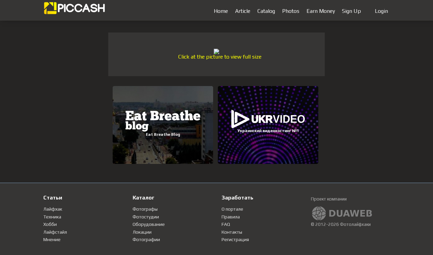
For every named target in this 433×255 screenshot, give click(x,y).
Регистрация (235, 239)
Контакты (232, 232)
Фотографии (146, 239)
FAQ (226, 224)
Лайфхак (52, 209)
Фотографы (145, 209)
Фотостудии (146, 216)
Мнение (52, 239)
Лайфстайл (55, 232)
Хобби (50, 224)
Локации (142, 232)
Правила (231, 216)
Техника (52, 216)
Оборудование (149, 224)
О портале (232, 209)
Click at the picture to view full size (219, 57)
